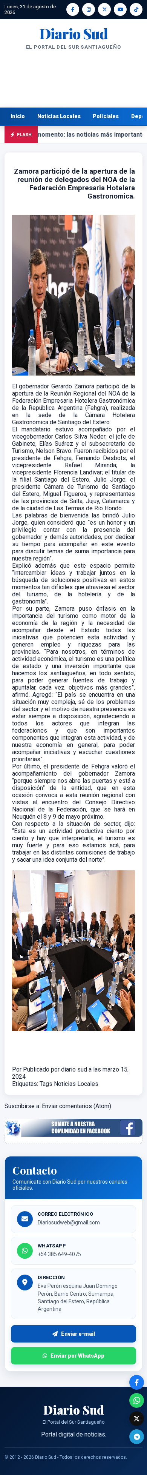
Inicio (18, 116)
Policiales (106, 116)
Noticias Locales (59, 116)
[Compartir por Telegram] (136, 1436)
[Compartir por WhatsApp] (136, 1400)
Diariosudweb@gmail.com (69, 1222)
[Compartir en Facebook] (136, 1382)
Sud (73, 33)
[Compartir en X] (136, 1418)
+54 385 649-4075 (59, 1254)
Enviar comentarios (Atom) (76, 1106)
